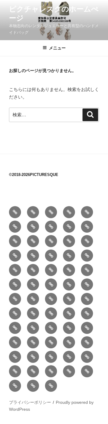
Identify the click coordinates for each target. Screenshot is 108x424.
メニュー (57, 48)
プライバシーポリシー (30, 402)
